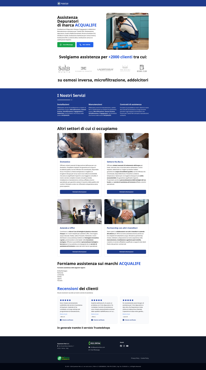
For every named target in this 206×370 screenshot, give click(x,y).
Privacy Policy (135, 358)
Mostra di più (63, 314)
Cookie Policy (145, 358)
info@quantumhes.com (98, 347)
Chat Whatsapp (68, 45)
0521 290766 (86, 45)
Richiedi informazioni (79, 192)
